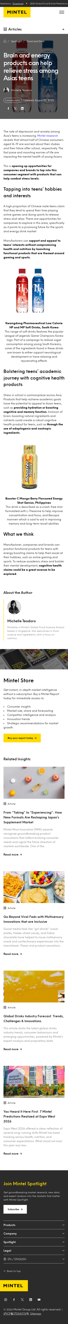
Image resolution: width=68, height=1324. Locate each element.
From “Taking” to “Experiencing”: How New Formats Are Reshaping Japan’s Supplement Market (32, 817)
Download (18, 3)
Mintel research (47, 135)
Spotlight (9, 1242)
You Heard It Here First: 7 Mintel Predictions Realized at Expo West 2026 (29, 1116)
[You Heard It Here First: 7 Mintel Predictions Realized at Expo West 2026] (34, 1082)
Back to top (14, 1271)
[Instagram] (5, 1300)
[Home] (4, 41)
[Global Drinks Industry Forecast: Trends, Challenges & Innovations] (34, 986)
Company (10, 1233)
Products (9, 1225)
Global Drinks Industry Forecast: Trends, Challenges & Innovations (33, 1018)
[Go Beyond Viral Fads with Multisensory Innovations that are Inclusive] (34, 887)
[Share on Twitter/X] (15, 108)
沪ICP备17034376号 (16, 1313)
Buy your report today (20, 738)
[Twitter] (22, 1300)
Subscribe (13, 1209)
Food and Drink (35, 41)
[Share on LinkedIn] (22, 108)
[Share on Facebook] (8, 108)
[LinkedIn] (31, 1300)
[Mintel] (17, 12)
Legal (7, 1250)
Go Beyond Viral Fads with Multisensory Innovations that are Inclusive (33, 919)
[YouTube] (39, 1300)
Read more (10, 854)
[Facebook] (14, 1300)
